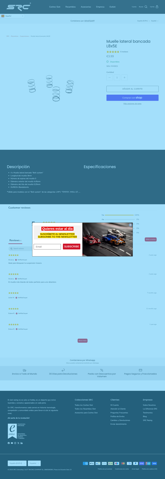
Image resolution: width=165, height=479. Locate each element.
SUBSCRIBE (71, 246)
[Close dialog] (130, 225)
